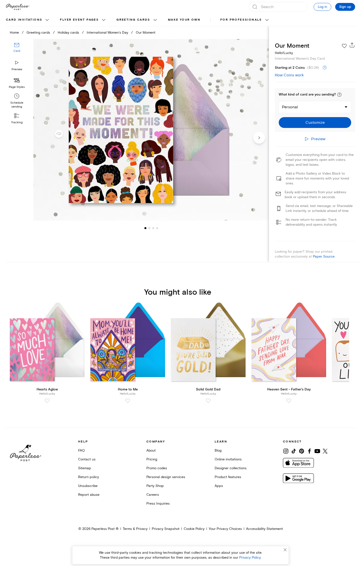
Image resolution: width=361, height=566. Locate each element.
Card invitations (24, 20)
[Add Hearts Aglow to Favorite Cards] (47, 401)
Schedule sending (16, 105)
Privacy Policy (250, 557)
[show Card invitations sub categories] (47, 20)
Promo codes (156, 468)
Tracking (17, 122)
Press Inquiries (158, 503)
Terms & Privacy (135, 529)
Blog (218, 450)
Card (17, 51)
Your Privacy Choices (225, 529)
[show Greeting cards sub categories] (155, 20)
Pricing (151, 459)
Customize (315, 122)
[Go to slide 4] (153, 228)
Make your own (184, 20)
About (151, 450)
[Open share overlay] (352, 45)
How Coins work (289, 75)
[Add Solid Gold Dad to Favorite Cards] (208, 401)
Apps (219, 486)
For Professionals (241, 20)
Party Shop (155, 486)
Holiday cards (68, 32)
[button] (339, 94)
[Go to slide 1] (145, 228)
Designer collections (231, 468)
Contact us (87, 459)
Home (14, 32)
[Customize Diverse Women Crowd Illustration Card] (151, 130)
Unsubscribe (87, 486)
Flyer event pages (79, 20)
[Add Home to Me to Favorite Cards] (128, 401)
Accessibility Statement (264, 529)
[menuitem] (28, 20)
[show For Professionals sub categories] (267, 20)
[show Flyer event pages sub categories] (104, 20)
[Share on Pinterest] (302, 451)
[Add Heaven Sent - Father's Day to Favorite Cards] (289, 401)
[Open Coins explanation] (324, 67)
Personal (290, 107)
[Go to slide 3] (149, 228)
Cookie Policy (194, 529)
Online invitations (228, 459)
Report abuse (88, 495)
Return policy (88, 477)
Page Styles (17, 87)
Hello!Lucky (284, 53)
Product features (228, 477)
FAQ (81, 450)
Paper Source (323, 256)
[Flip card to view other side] (63, 134)
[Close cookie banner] (285, 550)
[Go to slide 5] (157, 228)
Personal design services (165, 477)
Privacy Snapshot (166, 529)
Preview (17, 69)
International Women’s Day (107, 32)
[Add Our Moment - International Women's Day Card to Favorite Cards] (344, 46)
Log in (322, 7)
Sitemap (84, 468)
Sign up (345, 7)
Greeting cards (133, 20)
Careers (152, 495)
